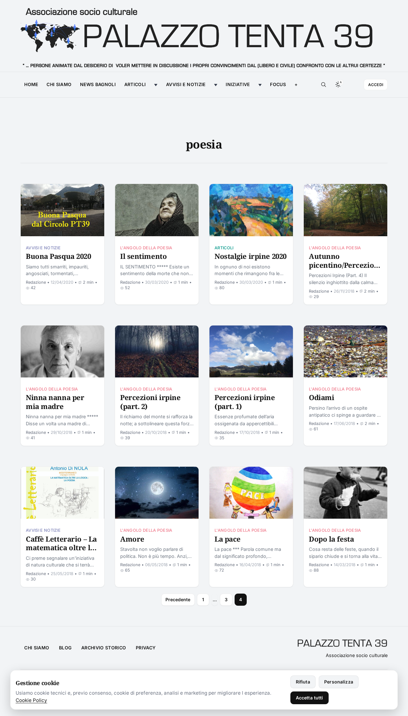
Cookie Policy (31, 700)
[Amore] (157, 493)
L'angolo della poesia (146, 247)
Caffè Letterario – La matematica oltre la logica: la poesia (61, 547)
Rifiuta (303, 681)
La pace (228, 539)
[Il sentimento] (157, 210)
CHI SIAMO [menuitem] (36, 647)
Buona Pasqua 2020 (58, 256)
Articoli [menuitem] (135, 84)
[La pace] (251, 493)
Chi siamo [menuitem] (59, 84)
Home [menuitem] (31, 84)
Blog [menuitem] (65, 647)
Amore (132, 539)
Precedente (177, 599)
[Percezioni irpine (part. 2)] (157, 351)
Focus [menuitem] (278, 84)
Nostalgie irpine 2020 (251, 256)
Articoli (224, 247)
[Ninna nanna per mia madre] (62, 351)
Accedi (375, 84)
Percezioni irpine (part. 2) (150, 401)
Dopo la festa (331, 539)
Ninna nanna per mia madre (55, 401)
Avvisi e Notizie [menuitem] (186, 84)
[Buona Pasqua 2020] (62, 210)
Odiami (321, 397)
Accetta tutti (309, 697)
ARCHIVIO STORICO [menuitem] (103, 647)
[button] (295, 84)
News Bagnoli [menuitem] (98, 84)
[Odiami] (345, 351)
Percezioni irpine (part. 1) (245, 401)
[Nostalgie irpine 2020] (251, 210)
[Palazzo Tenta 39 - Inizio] (204, 36)
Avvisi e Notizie (43, 247)
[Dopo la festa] (345, 493)
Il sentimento (143, 256)
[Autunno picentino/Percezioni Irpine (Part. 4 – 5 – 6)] (345, 210)
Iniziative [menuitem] (238, 84)
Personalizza (338, 681)
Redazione (36, 282)
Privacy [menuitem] (146, 647)
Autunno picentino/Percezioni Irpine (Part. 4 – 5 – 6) (345, 264)
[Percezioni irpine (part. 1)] (251, 351)
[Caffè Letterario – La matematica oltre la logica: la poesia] (62, 493)
